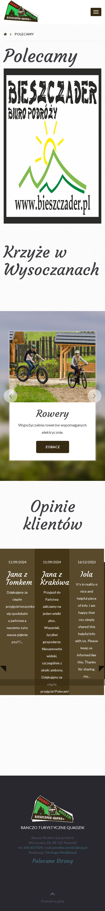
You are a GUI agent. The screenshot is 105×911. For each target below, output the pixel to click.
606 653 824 (32, 847)
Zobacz (52, 447)
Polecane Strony (52, 861)
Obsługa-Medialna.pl (61, 852)
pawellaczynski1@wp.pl (69, 847)
